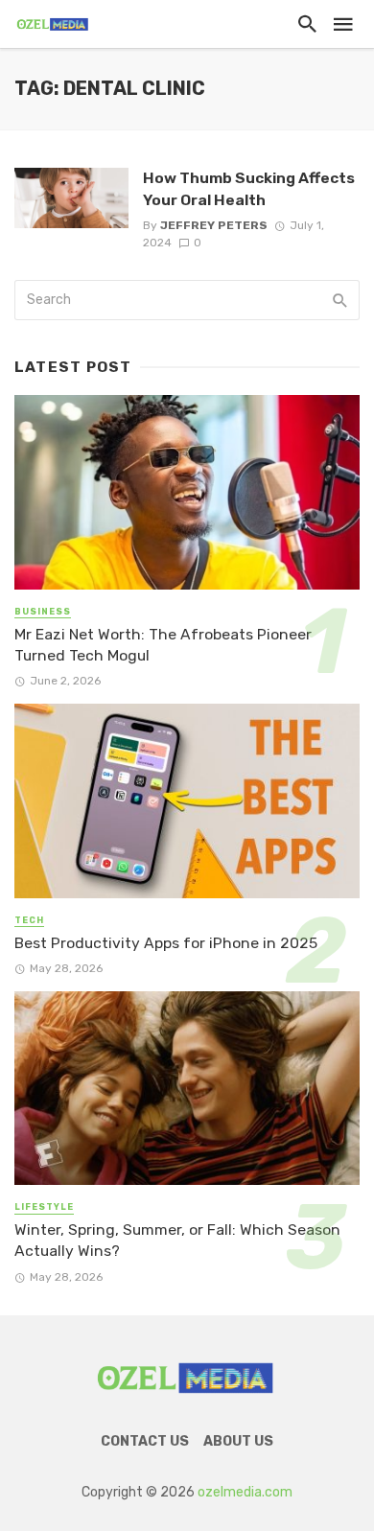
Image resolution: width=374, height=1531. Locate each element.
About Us (238, 1441)
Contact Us (145, 1441)
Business (42, 611)
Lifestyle (44, 1207)
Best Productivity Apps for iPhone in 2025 (165, 943)
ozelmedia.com (245, 1492)
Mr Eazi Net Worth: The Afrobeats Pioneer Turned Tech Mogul (163, 644)
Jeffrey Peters (214, 225)
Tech (29, 920)
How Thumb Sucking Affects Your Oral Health (249, 188)
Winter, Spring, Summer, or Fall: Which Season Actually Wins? (177, 1240)
